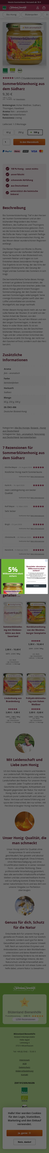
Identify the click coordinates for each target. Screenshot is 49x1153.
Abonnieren (36, 585)
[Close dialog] (46, 561)
